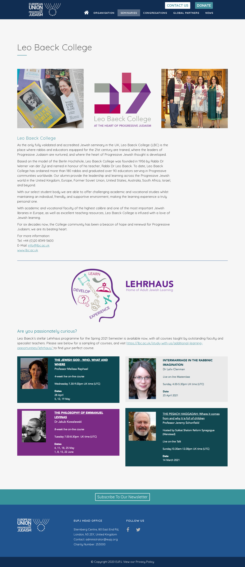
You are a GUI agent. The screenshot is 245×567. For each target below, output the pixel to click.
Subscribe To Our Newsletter (122, 496)
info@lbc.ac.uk (39, 245)
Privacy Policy (145, 562)
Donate (204, 5)
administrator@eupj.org (102, 539)
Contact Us (177, 5)
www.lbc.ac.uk (27, 250)
